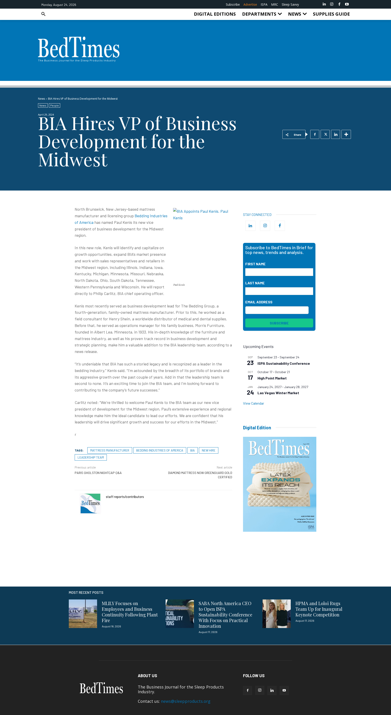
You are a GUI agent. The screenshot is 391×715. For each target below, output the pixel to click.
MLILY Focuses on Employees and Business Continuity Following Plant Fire (130, 611)
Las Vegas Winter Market (278, 393)
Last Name (255, 283)
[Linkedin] (324, 4)
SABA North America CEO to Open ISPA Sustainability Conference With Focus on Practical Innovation (225, 614)
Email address (258, 302)
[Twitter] (325, 134)
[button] (43, 14)
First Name (255, 264)
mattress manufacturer (109, 450)
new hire (208, 450)
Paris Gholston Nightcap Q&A (98, 473)
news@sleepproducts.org (185, 701)
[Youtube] (347, 4)
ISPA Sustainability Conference (283, 363)
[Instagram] (332, 4)
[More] (346, 134)
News (41, 99)
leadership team (91, 457)
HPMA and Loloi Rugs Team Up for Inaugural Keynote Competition (319, 609)
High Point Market (272, 378)
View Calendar (253, 403)
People (54, 105)
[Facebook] (339, 4)
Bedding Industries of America (159, 450)
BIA (192, 450)
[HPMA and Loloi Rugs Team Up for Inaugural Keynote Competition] (276, 613)
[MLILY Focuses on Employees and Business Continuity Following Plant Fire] (83, 613)
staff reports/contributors (125, 497)
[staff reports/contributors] (90, 504)
